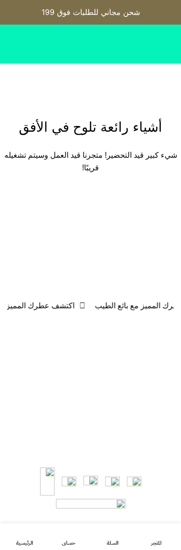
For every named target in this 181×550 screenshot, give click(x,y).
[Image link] (90, 506)
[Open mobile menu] (170, 78)
